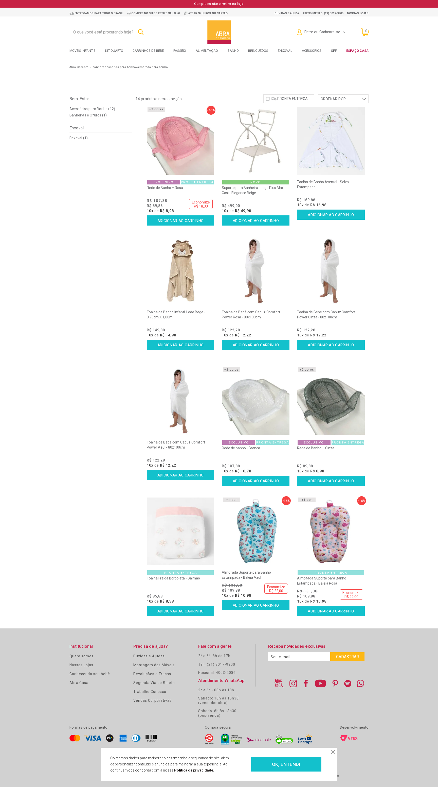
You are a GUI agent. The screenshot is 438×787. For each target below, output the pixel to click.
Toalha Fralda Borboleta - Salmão (173, 578)
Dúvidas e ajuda (287, 13)
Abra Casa (78, 683)
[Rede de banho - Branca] (255, 401)
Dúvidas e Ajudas (149, 656)
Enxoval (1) (78, 138)
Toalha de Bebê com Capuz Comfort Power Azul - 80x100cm (176, 444)
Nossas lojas (358, 13)
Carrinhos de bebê (148, 50)
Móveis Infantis (82, 50)
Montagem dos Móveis (154, 665)
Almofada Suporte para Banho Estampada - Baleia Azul (246, 574)
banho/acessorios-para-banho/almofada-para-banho (130, 67)
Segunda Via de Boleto (154, 683)
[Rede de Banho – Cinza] (331, 401)
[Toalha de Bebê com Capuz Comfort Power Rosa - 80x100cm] (255, 271)
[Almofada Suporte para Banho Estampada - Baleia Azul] (255, 531)
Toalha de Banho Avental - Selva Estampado (323, 184)
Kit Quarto (114, 50)
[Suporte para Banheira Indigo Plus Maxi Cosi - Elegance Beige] (255, 141)
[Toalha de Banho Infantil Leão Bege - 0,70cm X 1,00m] (180, 271)
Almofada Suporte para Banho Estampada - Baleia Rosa (321, 580)
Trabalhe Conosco (149, 692)
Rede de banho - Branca (241, 448)
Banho (233, 50)
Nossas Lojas (81, 665)
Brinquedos (258, 50)
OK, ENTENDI (286, 764)
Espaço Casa (357, 50)
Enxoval (285, 50)
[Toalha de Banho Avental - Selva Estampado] (331, 141)
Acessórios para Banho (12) (92, 109)
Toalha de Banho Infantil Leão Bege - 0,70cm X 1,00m (176, 314)
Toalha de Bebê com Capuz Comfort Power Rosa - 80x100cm (251, 314)
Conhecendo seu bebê (89, 674)
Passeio (179, 50)
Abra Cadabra (78, 67)
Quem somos (81, 656)
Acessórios (311, 50)
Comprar (180, 220)
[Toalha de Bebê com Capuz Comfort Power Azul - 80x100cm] (180, 401)
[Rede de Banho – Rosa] (180, 141)
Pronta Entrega (292, 99)
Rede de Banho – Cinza (315, 448)
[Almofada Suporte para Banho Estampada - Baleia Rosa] (331, 531)
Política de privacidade (193, 770)
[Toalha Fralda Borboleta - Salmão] (180, 531)
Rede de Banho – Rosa (165, 188)
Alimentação (207, 50)
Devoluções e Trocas (152, 674)
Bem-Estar (79, 98)
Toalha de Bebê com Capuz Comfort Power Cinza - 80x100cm (326, 314)
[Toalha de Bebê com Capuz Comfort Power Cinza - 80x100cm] (331, 271)
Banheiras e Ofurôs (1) (88, 115)
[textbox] (108, 32)
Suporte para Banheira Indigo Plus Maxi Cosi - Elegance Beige (253, 190)
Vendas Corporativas (152, 700)
